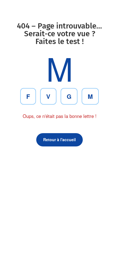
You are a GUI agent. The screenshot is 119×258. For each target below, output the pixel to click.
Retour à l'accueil (59, 139)
